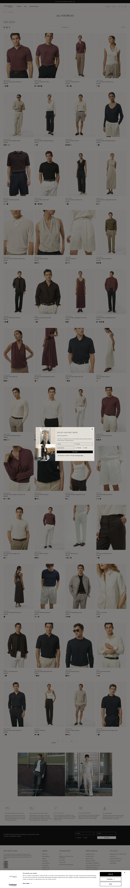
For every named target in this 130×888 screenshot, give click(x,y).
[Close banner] (124, 872)
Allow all (110, 874)
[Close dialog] (92, 429)
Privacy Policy (80, 455)
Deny (110, 884)
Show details (26, 883)
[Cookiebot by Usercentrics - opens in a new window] (12, 885)
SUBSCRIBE (75, 451)
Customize (110, 879)
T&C (73, 455)
